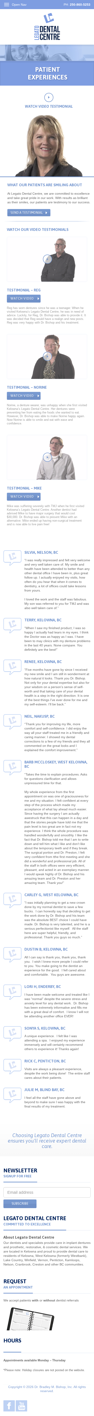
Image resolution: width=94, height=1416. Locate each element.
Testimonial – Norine (27, 387)
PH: (77, 4)
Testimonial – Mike (24, 488)
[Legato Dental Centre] (47, 26)
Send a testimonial (26, 212)
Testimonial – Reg (24, 290)
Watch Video (22, 298)
